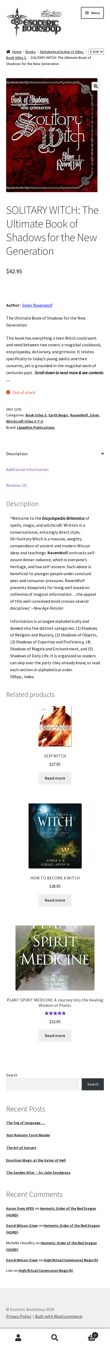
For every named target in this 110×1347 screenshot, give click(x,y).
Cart (84, 1333)
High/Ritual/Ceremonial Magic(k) (71, 1260)
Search (11, 1075)
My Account (18, 1338)
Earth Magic (58, 415)
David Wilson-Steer (22, 1225)
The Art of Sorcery (21, 1147)
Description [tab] (17, 453)
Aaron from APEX (20, 1208)
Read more (55, 778)
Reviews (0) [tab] (16, 485)
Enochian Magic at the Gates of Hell (36, 1160)
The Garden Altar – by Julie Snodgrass (38, 1172)
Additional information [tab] (27, 469)
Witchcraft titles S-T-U (24, 421)
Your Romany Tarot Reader (28, 1135)
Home (17, 51)
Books (31, 51)
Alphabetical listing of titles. (62, 51)
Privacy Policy (18, 1316)
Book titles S (16, 57)
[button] (96, 86)
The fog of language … (25, 1122)
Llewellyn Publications (36, 427)
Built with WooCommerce (58, 1316)
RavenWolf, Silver (84, 415)
